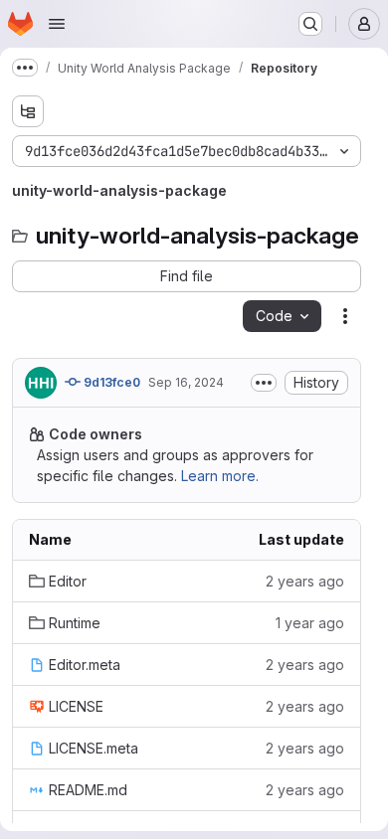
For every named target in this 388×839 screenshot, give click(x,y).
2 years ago (305, 581)
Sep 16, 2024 (186, 382)
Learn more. (220, 475)
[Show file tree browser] (28, 111)
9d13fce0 (110, 382)
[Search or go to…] (310, 24)
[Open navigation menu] (57, 24)
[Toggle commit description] (264, 383)
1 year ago (310, 622)
